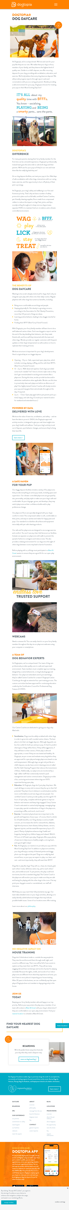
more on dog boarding (27, 1059)
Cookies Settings (60, 1202)
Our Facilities (15, 1128)
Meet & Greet (31, 1007)
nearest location (17, 1013)
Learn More (54, 1089)
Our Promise (15, 1119)
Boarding (16, 1106)
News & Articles (51, 1128)
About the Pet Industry (51, 1118)
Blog (48, 1102)
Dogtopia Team (33, 1117)
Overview (31, 1105)
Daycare (15, 1102)
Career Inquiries (33, 1131)
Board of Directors (34, 1114)
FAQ (30, 1120)
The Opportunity (51, 1125)
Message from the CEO (35, 1111)
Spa (13, 1111)
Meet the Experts (17, 1134)
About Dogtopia (51, 1122)
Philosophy (32, 1108)
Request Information (50, 1134)
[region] (34, 1198)
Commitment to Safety (18, 1122)
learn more (17, 437)
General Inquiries (34, 1128)
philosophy (31, 906)
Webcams (14, 1131)
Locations (51, 1106)
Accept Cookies (9, 1202)
